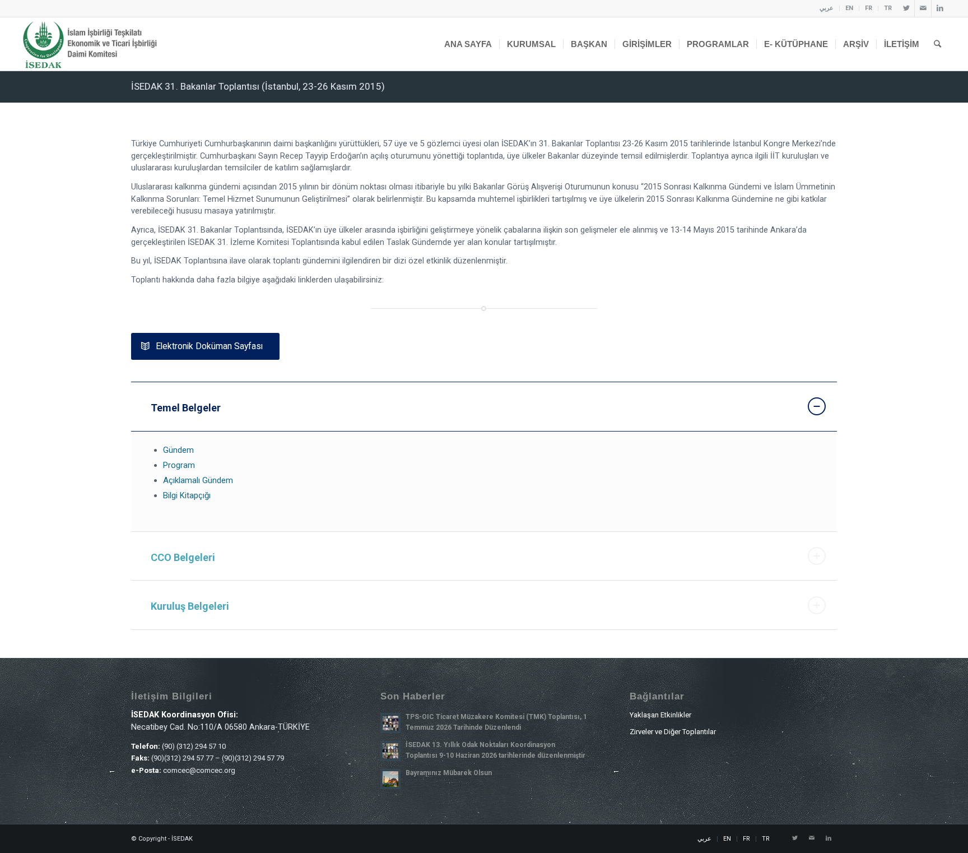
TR (888, 8)
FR (868, 8)
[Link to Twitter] (906, 8)
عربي (827, 8)
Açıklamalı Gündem (198, 480)
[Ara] (937, 44)
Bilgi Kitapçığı (187, 495)
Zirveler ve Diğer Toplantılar (673, 731)
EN (849, 8)
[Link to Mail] (923, 8)
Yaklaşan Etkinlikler (660, 715)
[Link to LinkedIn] (940, 8)
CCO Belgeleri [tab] (183, 557)
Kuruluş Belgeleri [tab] (190, 606)
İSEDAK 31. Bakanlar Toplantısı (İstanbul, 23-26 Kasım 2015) (258, 86)
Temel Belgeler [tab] (186, 408)
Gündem (178, 450)
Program (179, 465)
